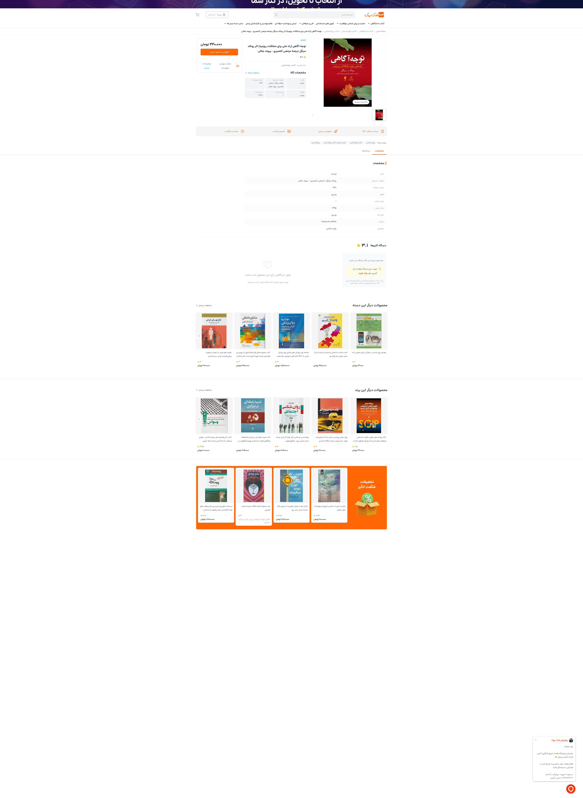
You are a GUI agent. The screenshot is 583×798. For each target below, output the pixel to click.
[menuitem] (376, 23)
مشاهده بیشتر (205, 305)
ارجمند (303, 39)
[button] (199, 336)
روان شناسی (370, 142)
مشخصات (379, 150)
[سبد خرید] (197, 15)
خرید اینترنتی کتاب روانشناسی (335, 142)
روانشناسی (316, 142)
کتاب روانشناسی (288, 65)
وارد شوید (363, 273)
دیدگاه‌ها (366, 150)
